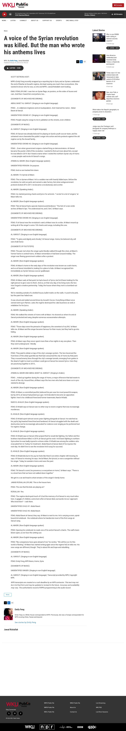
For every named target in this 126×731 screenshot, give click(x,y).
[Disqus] (63, 669)
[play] (4, 14)
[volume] (10, 14)
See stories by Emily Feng (25, 622)
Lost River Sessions (102, 712)
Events (59, 20)
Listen (13, 20)
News (4, 20)
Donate (119, 5)
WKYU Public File (49, 703)
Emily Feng (13, 61)
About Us (34, 20)
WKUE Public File (75, 703)
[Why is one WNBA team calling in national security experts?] (99, 37)
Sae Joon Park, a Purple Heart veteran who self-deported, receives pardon (112, 96)
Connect (23, 20)
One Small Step (72, 20)
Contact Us (73, 712)
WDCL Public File (49, 712)
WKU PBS (99, 707)
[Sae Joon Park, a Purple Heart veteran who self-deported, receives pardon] (99, 95)
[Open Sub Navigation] (7, 20)
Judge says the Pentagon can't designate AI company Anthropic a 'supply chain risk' (104, 128)
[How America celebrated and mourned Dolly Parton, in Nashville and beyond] (99, 58)
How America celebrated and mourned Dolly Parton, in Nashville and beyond (113, 59)
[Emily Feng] (8, 614)
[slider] (13, 14)
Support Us (47, 20)
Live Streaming (100, 703)
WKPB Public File (49, 707)
